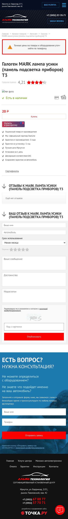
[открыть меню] (64, 5)
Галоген (44, 34)
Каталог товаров (19, 34)
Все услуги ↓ (50, 5)
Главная (5, 34)
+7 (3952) (34, 499)
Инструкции (39, 466)
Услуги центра (25, 460)
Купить (34, 116)
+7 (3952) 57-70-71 (56, 15)
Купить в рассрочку (13, 124)
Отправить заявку (34, 435)
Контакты (53, 466)
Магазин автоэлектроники (49, 460)
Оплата (13, 466)
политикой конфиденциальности (30, 447)
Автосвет (33, 34)
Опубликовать (34, 336)
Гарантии (24, 466)
